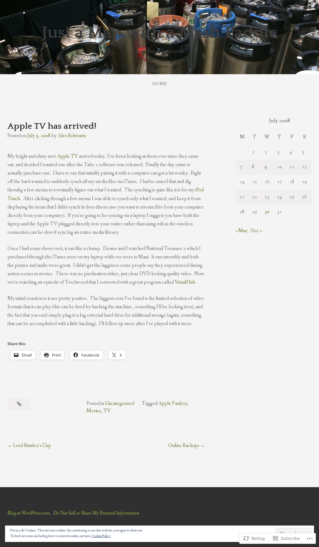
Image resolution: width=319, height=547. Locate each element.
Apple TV (67, 156)
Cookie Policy (101, 536)
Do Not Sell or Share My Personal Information (96, 513)
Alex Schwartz (72, 135)
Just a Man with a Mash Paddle (159, 32)
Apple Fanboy (172, 403)
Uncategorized (119, 403)
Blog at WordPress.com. (29, 513)
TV (107, 411)
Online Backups (183, 445)
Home (159, 84)
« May (242, 231)
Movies (94, 411)
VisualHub (185, 282)
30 (266, 212)
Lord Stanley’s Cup (32, 445)
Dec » (256, 231)
